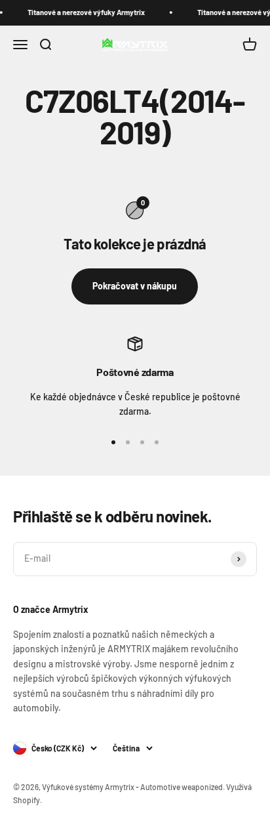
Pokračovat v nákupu (134, 285)
